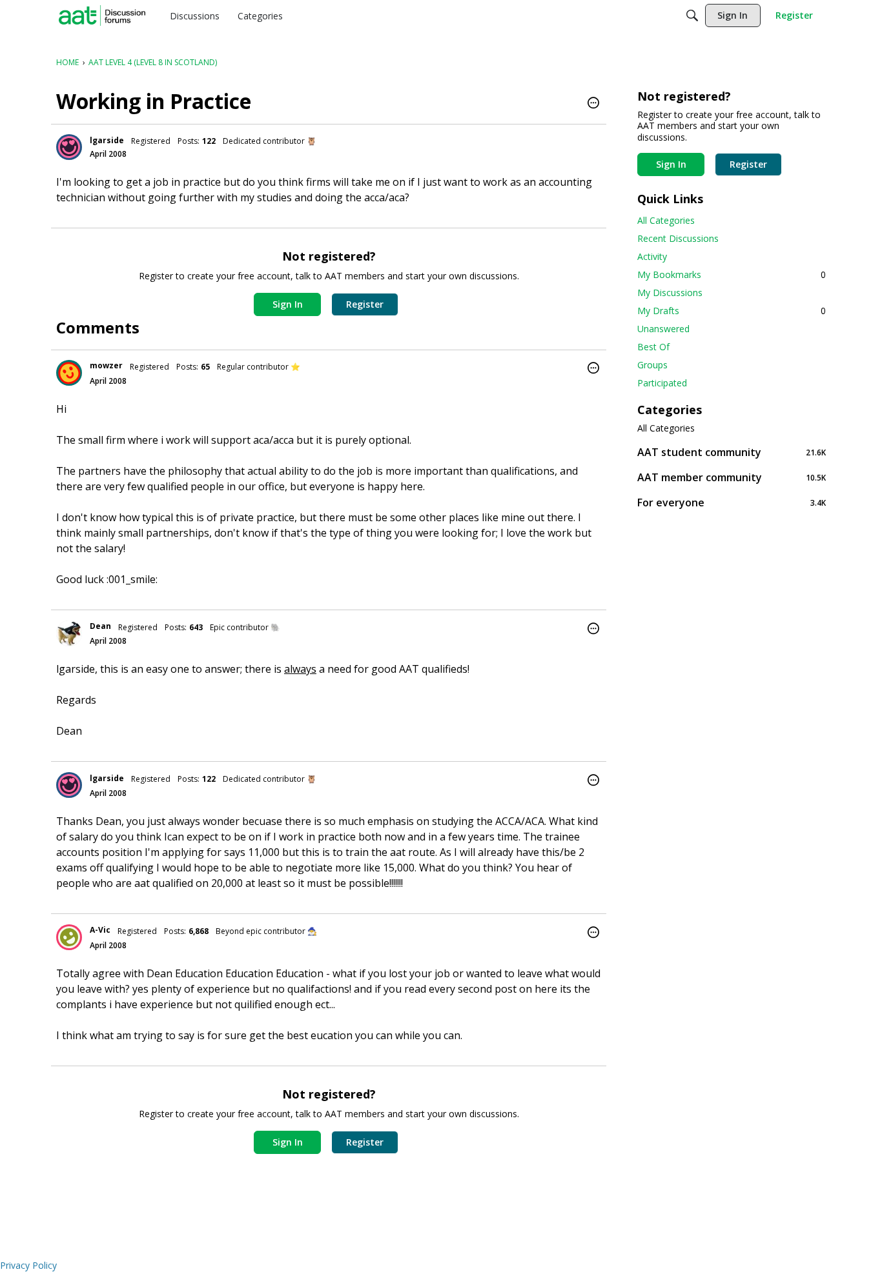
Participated (662, 383)
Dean (100, 626)
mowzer (106, 365)
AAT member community (731, 477)
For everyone (731, 502)
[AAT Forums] (102, 15)
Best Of (653, 347)
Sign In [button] (287, 304)
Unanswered (663, 329)
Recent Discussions (678, 238)
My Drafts (731, 310)
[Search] (692, 15)
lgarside (107, 140)
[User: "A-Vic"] (69, 937)
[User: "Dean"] (69, 633)
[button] (593, 103)
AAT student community (731, 452)
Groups (652, 365)
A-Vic (100, 929)
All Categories (666, 220)
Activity (652, 256)
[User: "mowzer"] (69, 373)
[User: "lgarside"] (69, 147)
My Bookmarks (731, 274)
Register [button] (365, 304)
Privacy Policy (28, 1265)
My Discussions (670, 292)
